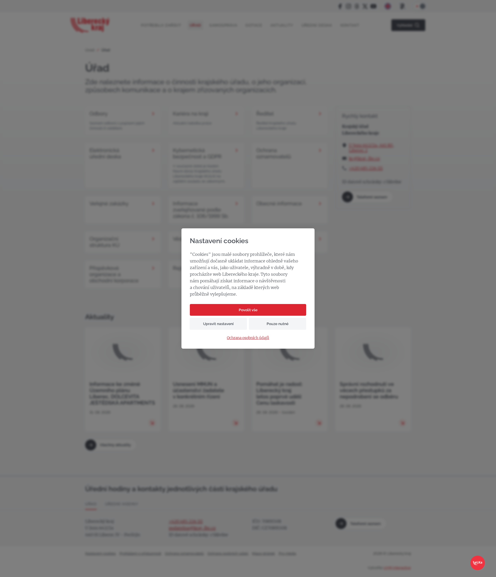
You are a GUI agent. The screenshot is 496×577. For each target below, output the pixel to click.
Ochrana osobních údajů (248, 338)
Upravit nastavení (218, 324)
